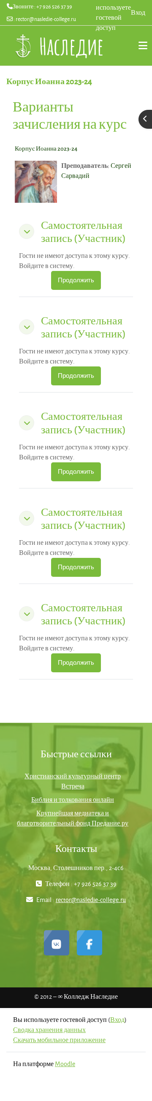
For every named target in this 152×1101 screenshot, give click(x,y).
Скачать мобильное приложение (59, 1039)
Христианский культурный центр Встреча (72, 781)
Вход (138, 12)
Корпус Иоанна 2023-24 (46, 148)
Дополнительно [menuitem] (139, 45)
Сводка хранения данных (49, 1029)
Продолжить (76, 280)
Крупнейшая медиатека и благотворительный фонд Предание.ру (72, 818)
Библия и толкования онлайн (72, 799)
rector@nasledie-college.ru (46, 19)
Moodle (65, 1063)
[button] (26, 231)
